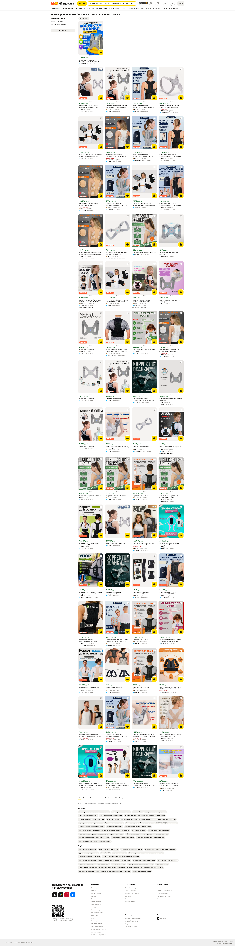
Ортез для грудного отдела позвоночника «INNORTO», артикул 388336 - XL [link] (170, 204)
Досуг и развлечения (97, 888)
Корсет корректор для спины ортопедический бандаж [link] (141, 593)
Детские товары (96, 932)
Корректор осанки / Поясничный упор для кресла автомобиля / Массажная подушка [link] (90, 593)
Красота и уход (95, 910)
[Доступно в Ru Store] (72, 897)
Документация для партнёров (134, 924)
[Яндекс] (230, 943)
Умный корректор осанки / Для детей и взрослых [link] (144, 350)
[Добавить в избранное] (101, 23)
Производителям (162, 893)
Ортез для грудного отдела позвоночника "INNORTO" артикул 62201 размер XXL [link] (116, 204)
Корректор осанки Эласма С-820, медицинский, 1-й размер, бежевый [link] (90, 688)
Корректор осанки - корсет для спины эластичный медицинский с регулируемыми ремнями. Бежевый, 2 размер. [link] (170, 735)
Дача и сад (94, 915)
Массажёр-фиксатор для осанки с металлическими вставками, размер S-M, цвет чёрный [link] (90, 735)
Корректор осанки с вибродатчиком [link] (170, 300)
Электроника (95, 899)
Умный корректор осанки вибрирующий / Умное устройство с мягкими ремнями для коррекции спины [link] (90, 61)
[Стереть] (134, 3)
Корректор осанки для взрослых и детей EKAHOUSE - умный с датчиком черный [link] (117, 784)
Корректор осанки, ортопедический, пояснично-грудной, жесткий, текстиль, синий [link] (170, 447)
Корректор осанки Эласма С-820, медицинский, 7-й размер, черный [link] (89, 544)
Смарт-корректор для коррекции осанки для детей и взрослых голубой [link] (90, 784)
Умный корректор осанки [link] (86, 349)
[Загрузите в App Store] (54, 897)
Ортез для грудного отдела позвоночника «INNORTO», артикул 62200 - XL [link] (170, 155)
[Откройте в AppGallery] (66, 897)
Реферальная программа (164, 890)
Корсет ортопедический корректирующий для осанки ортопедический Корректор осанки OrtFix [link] (90, 640)
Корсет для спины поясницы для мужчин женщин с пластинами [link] (169, 784)
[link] (94, 811)
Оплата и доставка (130, 890)
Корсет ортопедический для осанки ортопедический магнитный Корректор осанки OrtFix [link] (170, 350)
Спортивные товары (97, 923)
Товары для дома (96, 904)
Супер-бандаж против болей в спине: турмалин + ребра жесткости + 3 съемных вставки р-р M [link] (117, 640)
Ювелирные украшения (98, 935)
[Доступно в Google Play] (60, 897)
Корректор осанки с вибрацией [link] (115, 543)
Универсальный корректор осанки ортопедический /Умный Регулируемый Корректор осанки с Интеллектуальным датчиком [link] (170, 496)
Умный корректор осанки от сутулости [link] (144, 252)
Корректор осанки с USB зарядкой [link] (116, 496)
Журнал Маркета (130, 901)
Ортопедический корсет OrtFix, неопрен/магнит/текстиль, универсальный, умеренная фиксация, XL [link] (90, 204)
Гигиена (93, 896)
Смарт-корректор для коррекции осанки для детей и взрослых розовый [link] (170, 544)
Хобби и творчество (97, 912)
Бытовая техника (96, 893)
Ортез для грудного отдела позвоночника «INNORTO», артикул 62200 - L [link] (143, 106)
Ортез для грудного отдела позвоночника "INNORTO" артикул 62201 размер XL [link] (116, 735)
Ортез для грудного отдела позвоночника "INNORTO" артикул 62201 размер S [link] (143, 155)
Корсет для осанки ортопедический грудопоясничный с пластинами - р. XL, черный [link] (116, 350)
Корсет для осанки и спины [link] (141, 496)
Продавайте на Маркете (132, 921)
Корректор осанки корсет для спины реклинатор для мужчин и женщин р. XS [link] (144, 735)
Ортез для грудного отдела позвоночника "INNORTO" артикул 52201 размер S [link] (169, 593)
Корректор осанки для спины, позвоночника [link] (141, 447)
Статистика (8, 942)
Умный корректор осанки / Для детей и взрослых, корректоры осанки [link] (170, 640)
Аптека (93, 907)
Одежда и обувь (96, 901)
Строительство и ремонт (98, 929)
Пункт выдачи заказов (164, 896)
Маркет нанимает (162, 899)
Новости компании (162, 888)
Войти (181, 3)
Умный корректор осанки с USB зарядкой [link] (168, 253)
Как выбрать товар (130, 888)
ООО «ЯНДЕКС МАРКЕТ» (225, 941)
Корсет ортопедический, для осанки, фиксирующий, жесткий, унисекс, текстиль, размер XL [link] (90, 301)
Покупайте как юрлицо (132, 893)
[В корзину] (101, 52)
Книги (93, 918)
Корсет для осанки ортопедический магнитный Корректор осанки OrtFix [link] (90, 253)
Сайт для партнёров (131, 926)
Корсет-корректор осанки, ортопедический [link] (114, 688)
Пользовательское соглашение (23, 942)
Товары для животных (97, 926)
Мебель (93, 890)
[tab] (56, 8)
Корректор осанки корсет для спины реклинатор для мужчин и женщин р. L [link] (117, 447)
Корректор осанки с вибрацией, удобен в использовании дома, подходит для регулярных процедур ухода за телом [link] (90, 106)
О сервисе (128, 896)
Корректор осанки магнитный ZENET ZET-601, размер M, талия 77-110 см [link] (170, 688)
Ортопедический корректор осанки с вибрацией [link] (170, 399)
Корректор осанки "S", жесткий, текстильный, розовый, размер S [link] (142, 300)
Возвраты (128, 899)
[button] (83, 18)
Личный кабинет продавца (133, 918)
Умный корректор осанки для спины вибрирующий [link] (90, 496)
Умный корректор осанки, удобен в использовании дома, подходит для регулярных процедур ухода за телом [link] (117, 106)
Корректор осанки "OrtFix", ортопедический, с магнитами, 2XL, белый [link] (116, 155)
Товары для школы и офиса (99, 921)
